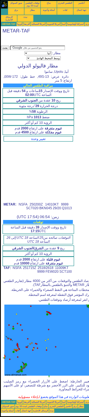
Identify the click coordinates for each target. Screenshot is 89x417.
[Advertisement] (34, 40)
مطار (32, 10)
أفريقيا (27, 24)
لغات (65, 10)
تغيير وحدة (38, 139)
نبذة (25, 17)
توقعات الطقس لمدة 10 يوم (32, 4)
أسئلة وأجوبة (49, 10)
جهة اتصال (82, 10)
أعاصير (81, 3)
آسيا (64, 24)
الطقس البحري (65, 3)
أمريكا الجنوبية (53, 24)
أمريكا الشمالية (38, 24)
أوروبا (19, 24)
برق (16, 10)
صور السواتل (16, 3)
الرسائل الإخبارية (9, 18)
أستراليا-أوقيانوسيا (75, 24)
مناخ (49, 3)
